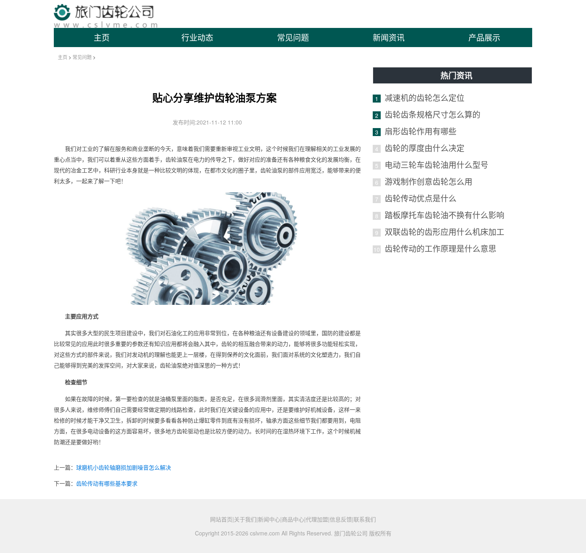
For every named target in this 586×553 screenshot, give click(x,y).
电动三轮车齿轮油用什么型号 (436, 164)
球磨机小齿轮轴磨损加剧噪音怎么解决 (123, 467)
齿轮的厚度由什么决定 (424, 148)
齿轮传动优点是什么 (420, 198)
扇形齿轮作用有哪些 (420, 131)
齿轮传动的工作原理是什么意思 (440, 248)
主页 (102, 37)
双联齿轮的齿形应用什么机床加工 (444, 231)
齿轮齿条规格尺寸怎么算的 (432, 114)
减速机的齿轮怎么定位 (424, 97)
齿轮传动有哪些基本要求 (107, 483)
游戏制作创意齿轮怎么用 (428, 181)
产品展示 (484, 37)
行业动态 (197, 37)
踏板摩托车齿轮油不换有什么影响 (444, 215)
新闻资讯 (389, 37)
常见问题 (293, 37)
